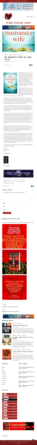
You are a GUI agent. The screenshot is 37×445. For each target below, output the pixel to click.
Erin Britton (15, 353)
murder (13, 181)
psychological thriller (9, 183)
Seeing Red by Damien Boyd (20, 325)
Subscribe (4, 378)
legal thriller (7, 181)
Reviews (3, 371)
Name (4, 203)
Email (4, 206)
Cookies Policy (5, 436)
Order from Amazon (7, 165)
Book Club (4, 376)
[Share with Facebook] (30, 65)
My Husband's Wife (21, 181)
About (3, 384)
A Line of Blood (23, 144)
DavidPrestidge (7, 61)
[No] (35, 442)
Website (4, 209)
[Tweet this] (31, 65)
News (3, 369)
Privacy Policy (5, 435)
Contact (3, 382)
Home (3, 367)
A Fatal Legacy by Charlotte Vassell (23, 351)
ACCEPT (19, 443)
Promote (3, 380)
